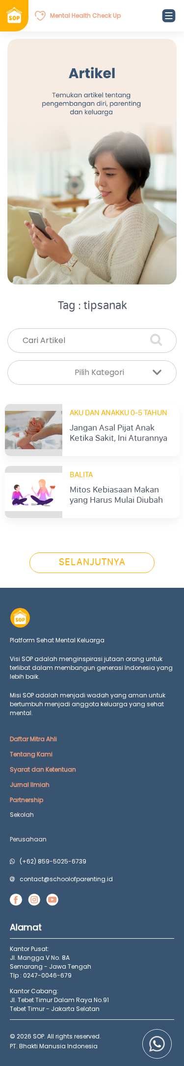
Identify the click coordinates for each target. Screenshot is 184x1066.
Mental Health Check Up (85, 15)
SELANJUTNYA (92, 562)
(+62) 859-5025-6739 (53, 861)
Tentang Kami (31, 754)
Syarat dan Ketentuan (43, 769)
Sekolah (22, 814)
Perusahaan (28, 839)
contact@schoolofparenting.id (66, 879)
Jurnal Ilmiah (30, 784)
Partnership (26, 800)
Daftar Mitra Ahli (33, 739)
